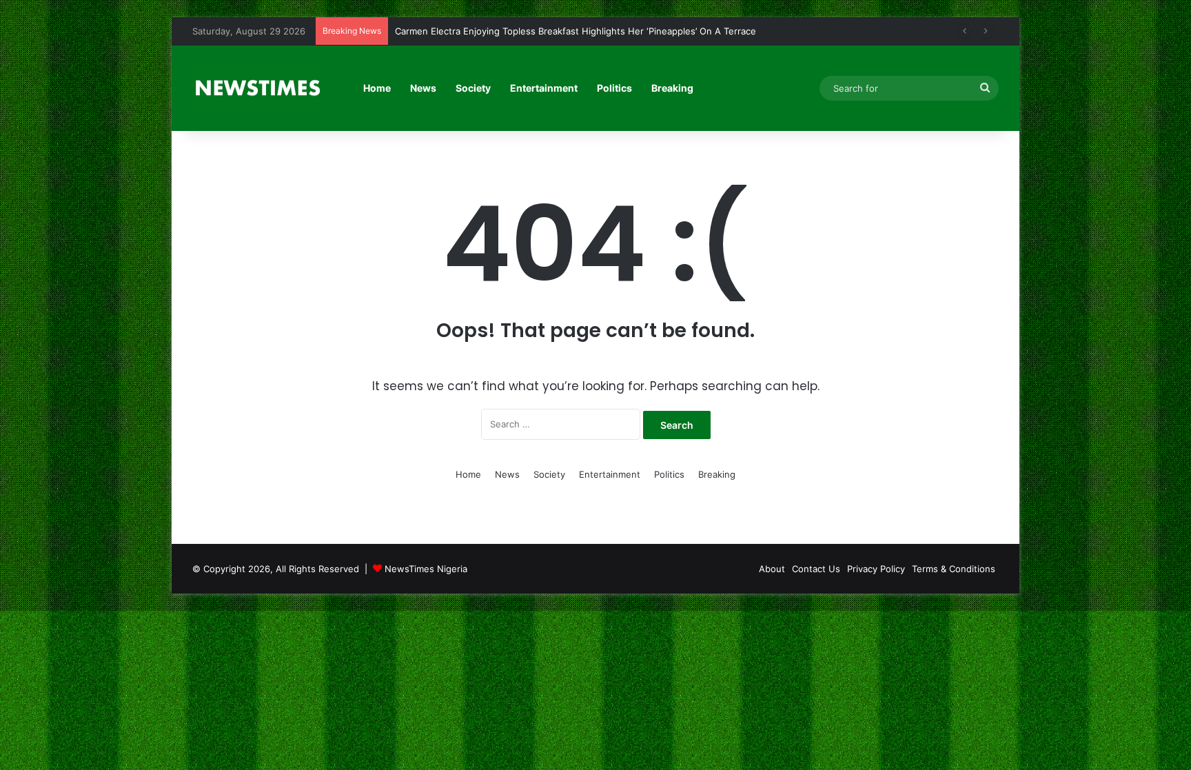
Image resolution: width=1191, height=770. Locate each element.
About (772, 568)
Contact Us (816, 568)
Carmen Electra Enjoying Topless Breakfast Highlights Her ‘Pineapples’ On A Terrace (575, 31)
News (423, 88)
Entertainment (544, 88)
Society (473, 88)
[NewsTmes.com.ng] (256, 88)
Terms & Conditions (953, 568)
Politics (614, 88)
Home (377, 88)
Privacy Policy (876, 568)
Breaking (672, 88)
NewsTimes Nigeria (426, 568)
